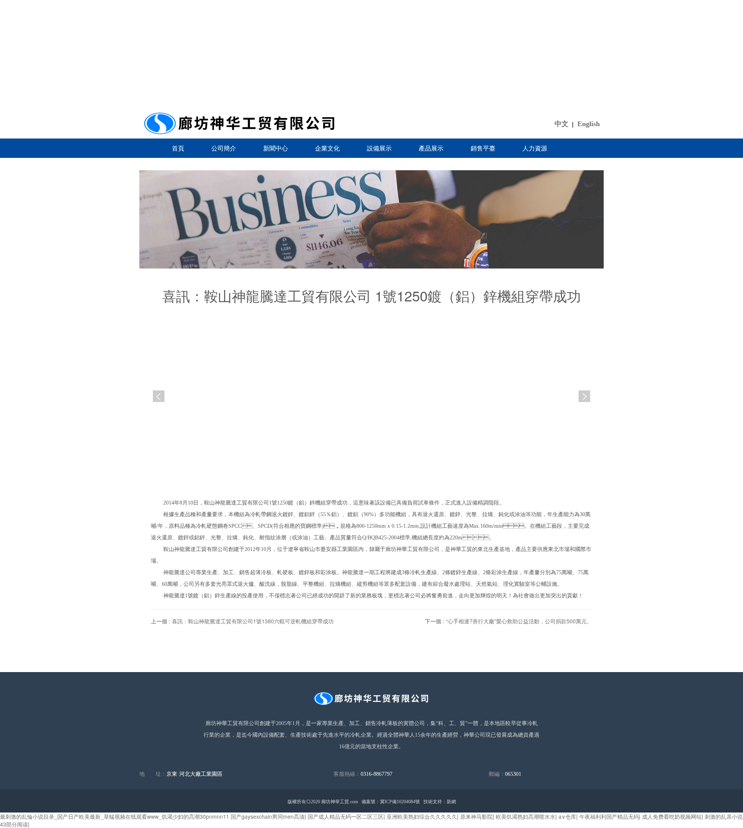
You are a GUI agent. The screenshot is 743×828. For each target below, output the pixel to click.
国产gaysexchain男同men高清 (268, 816)
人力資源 (534, 148)
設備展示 (379, 148)
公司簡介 (223, 148)
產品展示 (431, 148)
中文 (561, 124)
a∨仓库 (567, 816)
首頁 (178, 148)
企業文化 (327, 148)
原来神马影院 (476, 816)
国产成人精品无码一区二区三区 (345, 816)
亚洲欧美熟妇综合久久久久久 (422, 816)
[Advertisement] (371, 54)
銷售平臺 (483, 148)
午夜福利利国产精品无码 (609, 816)
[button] (584, 396)
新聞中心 (275, 148)
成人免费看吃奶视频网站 (672, 816)
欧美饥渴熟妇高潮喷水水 (525, 816)
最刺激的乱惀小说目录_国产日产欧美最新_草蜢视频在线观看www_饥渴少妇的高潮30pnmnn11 (114, 816)
